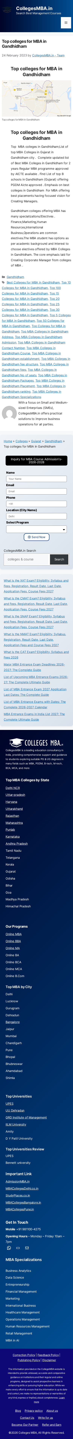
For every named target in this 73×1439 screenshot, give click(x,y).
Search (59, 559)
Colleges (22, 441)
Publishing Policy (29, 1360)
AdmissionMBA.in (18, 1181)
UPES (9, 1103)
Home (8, 441)
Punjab (10, 829)
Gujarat (36, 441)
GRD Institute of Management (26, 1117)
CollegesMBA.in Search (20, 550)
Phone (10, 497)
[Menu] (66, 22)
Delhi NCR (13, 788)
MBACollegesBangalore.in (23, 1202)
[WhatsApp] (9, 1247)
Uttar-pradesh (15, 795)
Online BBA (13, 941)
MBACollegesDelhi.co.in (22, 1188)
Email (10, 485)
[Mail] (27, 1247)
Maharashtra (14, 823)
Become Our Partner (25, 1425)
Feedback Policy (48, 1355)
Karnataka (13, 836)
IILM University (16, 1124)
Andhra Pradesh (17, 843)
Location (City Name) (21, 510)
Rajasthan (12, 816)
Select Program (17, 522)
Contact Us (27, 1417)
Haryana (11, 802)
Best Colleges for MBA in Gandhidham (33, 282)
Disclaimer (49, 1360)
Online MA (13, 948)
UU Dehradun (15, 1110)
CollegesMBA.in (34, 8)
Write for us (45, 1417)
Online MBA (14, 934)
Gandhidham (15, 277)
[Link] (18, 1247)
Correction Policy (24, 1355)
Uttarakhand (14, 809)
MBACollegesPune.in (20, 1209)
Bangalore (13, 1022)
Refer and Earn (51, 1425)
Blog (18, 1410)
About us (52, 1410)
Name (10, 472)
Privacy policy (34, 1410)
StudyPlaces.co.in (18, 1195)
